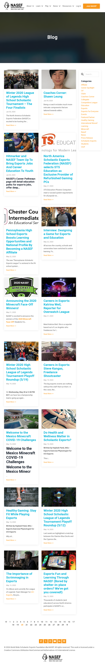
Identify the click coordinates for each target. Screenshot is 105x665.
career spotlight (87, 88)
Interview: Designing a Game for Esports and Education (58, 233)
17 (73, 622)
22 (31, 625)
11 (46, 622)
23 (36, 625)
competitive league (89, 102)
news (83, 135)
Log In (78, 6)
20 (22, 625)
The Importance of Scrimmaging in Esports (19, 577)
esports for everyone (89, 111)
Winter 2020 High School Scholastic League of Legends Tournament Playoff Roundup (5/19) (20, 372)
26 (49, 625)
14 (60, 622)
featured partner (88, 117)
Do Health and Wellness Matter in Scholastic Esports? (57, 436)
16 (69, 622)
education (85, 105)
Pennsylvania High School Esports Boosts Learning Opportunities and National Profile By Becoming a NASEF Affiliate (19, 241)
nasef (83, 132)
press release (87, 138)
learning (84, 126)
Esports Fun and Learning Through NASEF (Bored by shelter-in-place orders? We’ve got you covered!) (56, 583)
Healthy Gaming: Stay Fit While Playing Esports (21, 514)
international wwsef (89, 123)
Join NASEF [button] (91, 6)
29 (63, 625)
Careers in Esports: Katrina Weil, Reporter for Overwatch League (57, 306)
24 (40, 625)
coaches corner (87, 97)
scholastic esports (88, 141)
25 (45, 625)
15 (64, 622)
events (84, 114)
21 (27, 625)
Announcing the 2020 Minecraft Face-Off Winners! (21, 304)
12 (51, 622)
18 (13, 625)
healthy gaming (87, 120)
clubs (83, 94)
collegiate (85, 99)
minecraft (85, 129)
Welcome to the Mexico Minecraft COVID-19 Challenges (21, 436)
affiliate (84, 85)
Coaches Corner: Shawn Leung (55, 94)
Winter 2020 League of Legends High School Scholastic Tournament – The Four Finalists (20, 100)
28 (58, 625)
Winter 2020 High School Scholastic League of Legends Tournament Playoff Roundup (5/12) (58, 518)
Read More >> (11, 125)
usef (83, 147)
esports (84, 108)
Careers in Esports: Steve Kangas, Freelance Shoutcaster (57, 370)
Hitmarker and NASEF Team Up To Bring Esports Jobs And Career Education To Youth (19, 163)
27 (54, 625)
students (85, 144)
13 (55, 622)
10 (42, 622)
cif (82, 91)
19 (18, 625)
